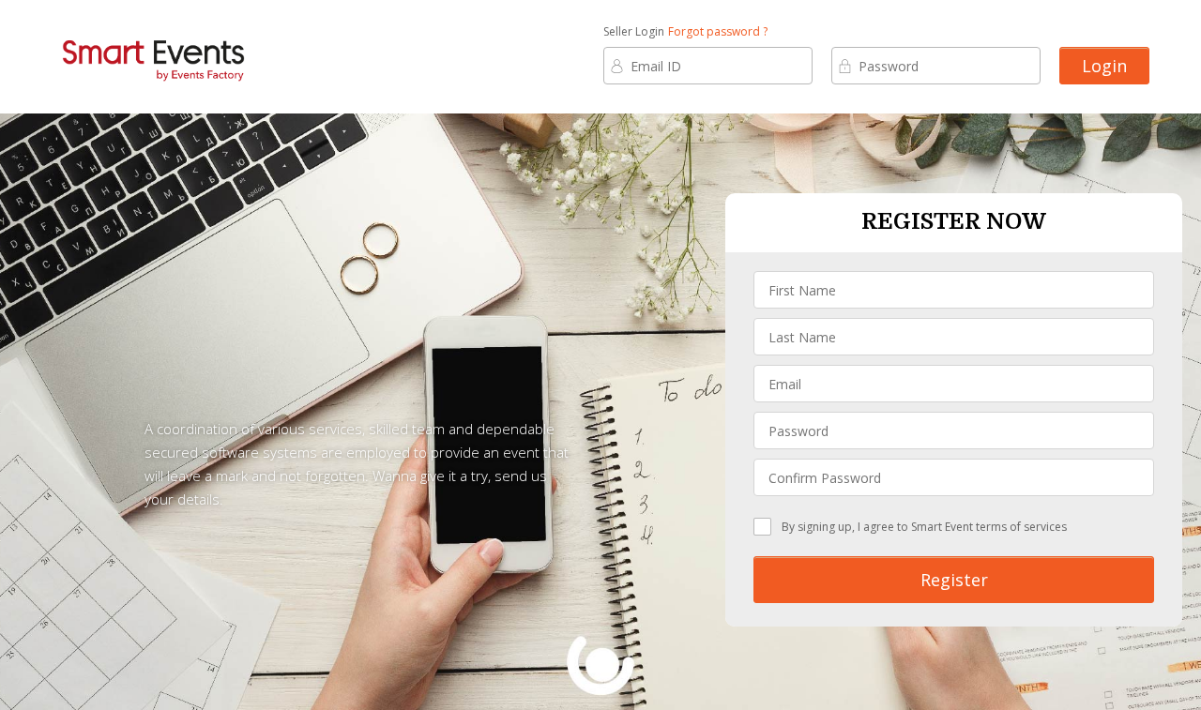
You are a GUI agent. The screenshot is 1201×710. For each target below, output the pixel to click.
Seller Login (633, 31)
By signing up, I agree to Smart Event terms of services (924, 527)
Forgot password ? (718, 31)
